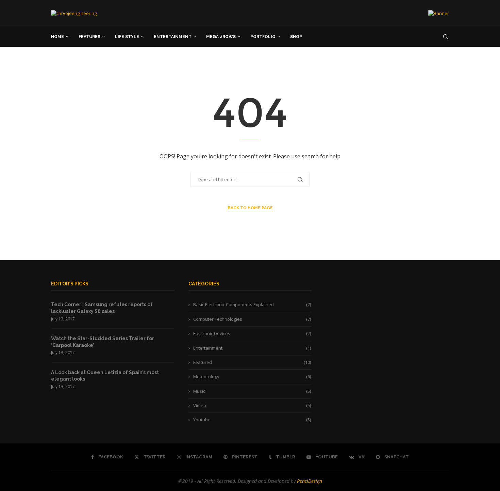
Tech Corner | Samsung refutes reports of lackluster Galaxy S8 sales (102, 308)
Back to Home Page (250, 208)
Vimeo (252, 405)
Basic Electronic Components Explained (252, 304)
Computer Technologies (252, 319)
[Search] (445, 37)
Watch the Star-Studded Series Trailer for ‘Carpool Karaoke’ (102, 342)
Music (252, 391)
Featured (252, 362)
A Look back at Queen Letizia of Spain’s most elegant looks (105, 376)
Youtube (252, 420)
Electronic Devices (252, 333)
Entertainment (172, 36)
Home (57, 36)
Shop (296, 36)
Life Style (127, 36)
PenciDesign (309, 481)
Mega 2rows (221, 36)
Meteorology (252, 376)
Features (89, 36)
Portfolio (263, 36)
